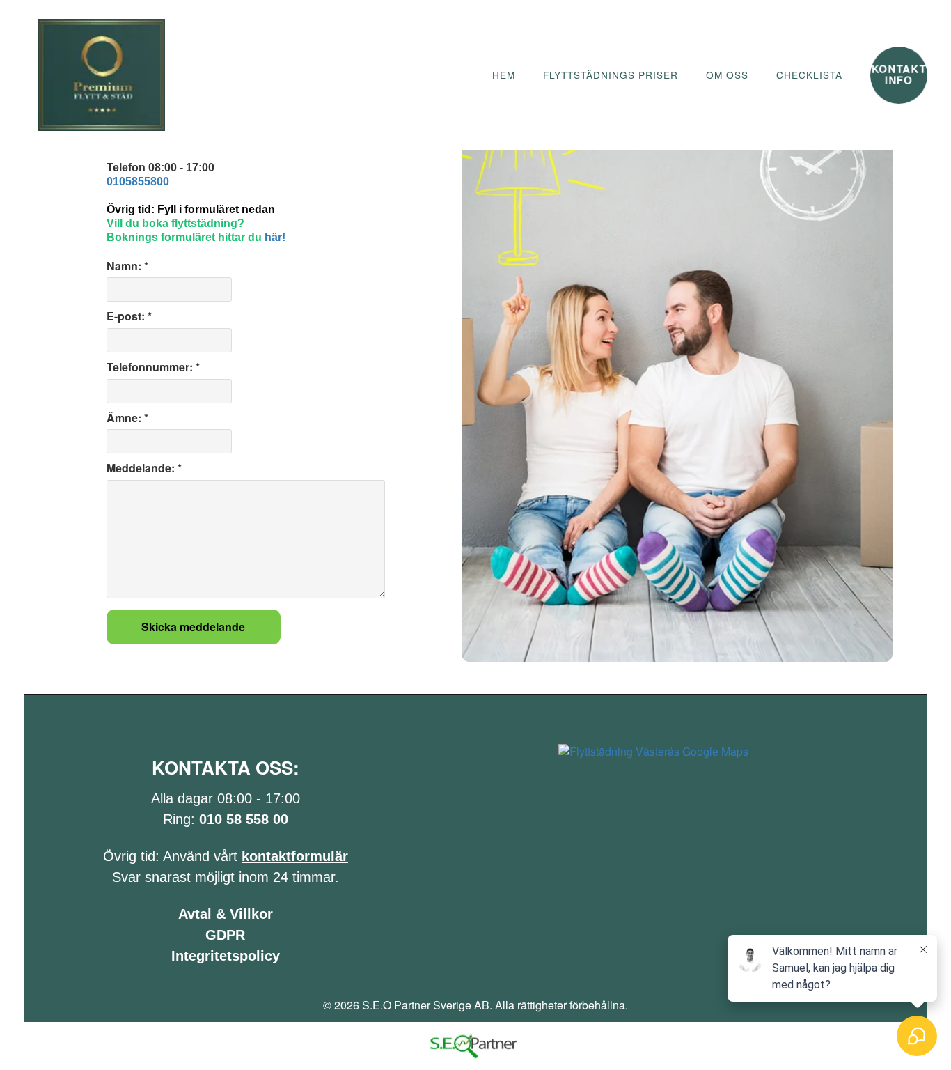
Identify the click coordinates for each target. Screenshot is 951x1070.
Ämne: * (127, 418)
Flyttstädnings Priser (610, 75)
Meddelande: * (144, 468)
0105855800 (138, 181)
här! (275, 237)
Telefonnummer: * (153, 367)
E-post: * (129, 316)
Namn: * (127, 266)
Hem (503, 75)
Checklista (809, 75)
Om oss (727, 75)
